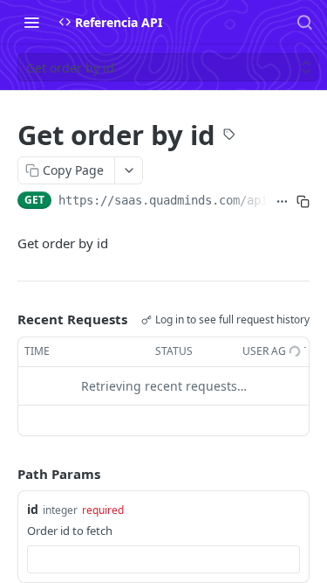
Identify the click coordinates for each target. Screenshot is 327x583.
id (32, 509)
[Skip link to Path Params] (5, 473)
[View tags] (229, 136)
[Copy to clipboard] (303, 201)
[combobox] (163, 559)
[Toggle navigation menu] (31, 22)
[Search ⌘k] (304, 22)
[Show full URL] (282, 201)
